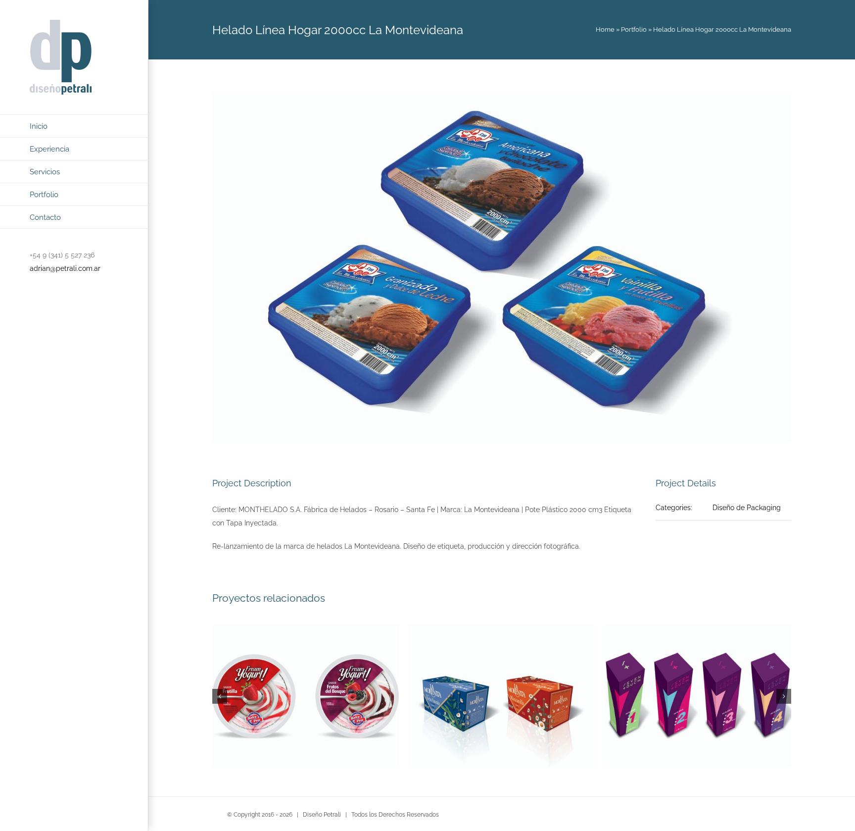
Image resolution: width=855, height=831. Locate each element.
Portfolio (634, 29)
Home (605, 29)
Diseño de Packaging (746, 508)
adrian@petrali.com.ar (65, 268)
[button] (219, 696)
